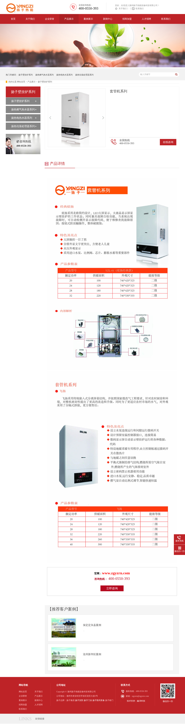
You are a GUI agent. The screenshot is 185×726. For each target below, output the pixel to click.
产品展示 (69, 19)
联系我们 (140, 9)
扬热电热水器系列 (64, 75)
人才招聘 (146, 19)
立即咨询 (112, 588)
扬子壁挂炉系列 (25, 75)
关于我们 (123, 9)
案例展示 (88, 19)
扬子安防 (79, 700)
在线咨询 (168, 142)
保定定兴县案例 (92, 625)
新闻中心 (107, 19)
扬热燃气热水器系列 (44, 75)
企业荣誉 (49, 19)
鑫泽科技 (141, 701)
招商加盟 (127, 19)
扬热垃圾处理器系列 (84, 75)
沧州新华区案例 (92, 654)
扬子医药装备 (98, 700)
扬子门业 (88, 700)
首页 (13, 19)
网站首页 (21, 82)
